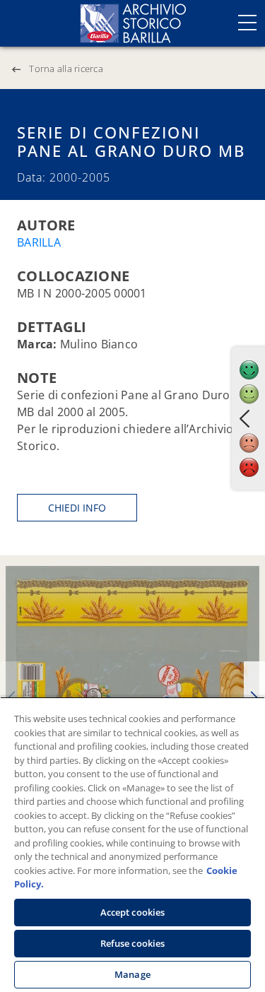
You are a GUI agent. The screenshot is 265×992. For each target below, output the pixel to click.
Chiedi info (77, 507)
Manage (132, 974)
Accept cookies (132, 912)
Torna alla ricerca (66, 68)
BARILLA (39, 242)
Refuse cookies (132, 943)
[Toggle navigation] (247, 22)
